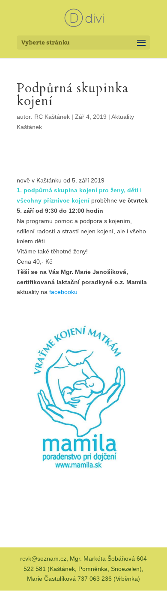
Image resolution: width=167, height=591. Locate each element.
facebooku (63, 291)
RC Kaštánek (52, 116)
